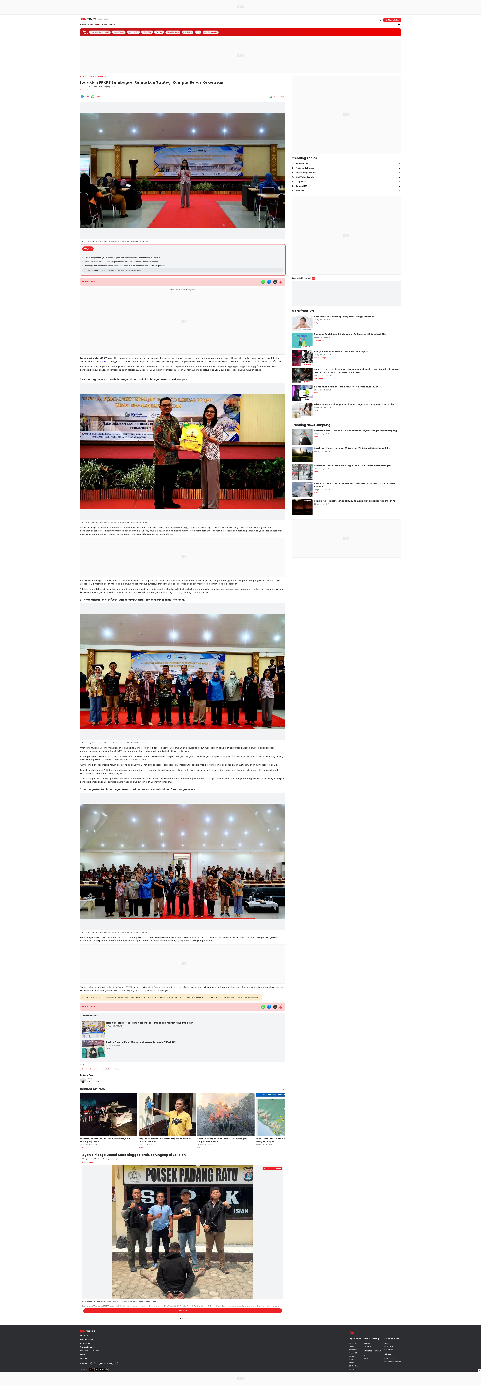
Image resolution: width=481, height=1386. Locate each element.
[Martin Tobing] (83, 1080)
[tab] (88, 248)
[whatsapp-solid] (263, 282)
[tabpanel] (182, 264)
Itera (104, 361)
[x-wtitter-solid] (275, 282)
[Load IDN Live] (346, 293)
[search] (380, 20)
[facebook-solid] (269, 282)
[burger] (399, 24)
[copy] (281, 282)
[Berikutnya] (285, 1108)
